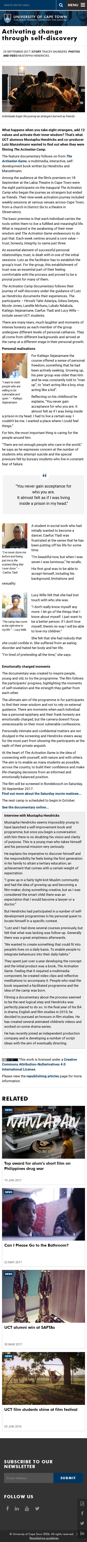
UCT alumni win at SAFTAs (29, 1327)
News (8, 1109)
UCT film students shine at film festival (40, 1409)
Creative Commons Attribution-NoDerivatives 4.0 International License (39, 1064)
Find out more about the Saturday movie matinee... (42, 794)
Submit (68, 1478)
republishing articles (43, 1076)
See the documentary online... (25, 807)
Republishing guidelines (44, 1538)
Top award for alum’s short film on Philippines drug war (37, 1166)
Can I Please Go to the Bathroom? (36, 1245)
